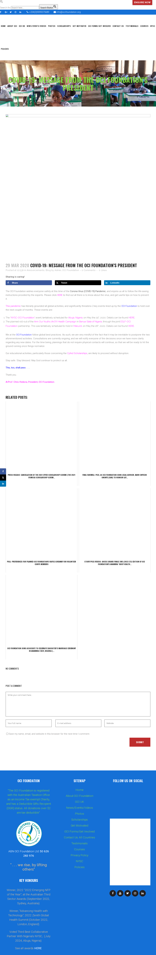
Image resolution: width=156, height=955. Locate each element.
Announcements (35, 270)
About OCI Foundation (79, 796)
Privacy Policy (79, 855)
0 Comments (89, 270)
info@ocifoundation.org (69, 12)
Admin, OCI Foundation (67, 270)
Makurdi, (77, 326)
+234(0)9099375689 (38, 12)
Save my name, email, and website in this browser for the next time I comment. (49, 733)
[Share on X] (3, 477)
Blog (48, 270)
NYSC (79, 861)
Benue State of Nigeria (90, 321)
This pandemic (13, 306)
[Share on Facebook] (3, 471)
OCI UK (79, 802)
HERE (59, 295)
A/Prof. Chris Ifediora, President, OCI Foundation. (30, 382)
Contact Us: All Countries (79, 837)
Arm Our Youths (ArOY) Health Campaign (55, 321)
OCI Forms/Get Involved (79, 831)
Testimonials (79, 843)
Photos (79, 813)
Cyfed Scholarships (77, 353)
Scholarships (79, 819)
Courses (79, 849)
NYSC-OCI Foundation (22, 317)
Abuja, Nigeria (75, 317)
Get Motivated (79, 825)
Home (79, 790)
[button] (1, 2)
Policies (79, 867)
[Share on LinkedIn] (3, 484)
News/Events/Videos (79, 807)
